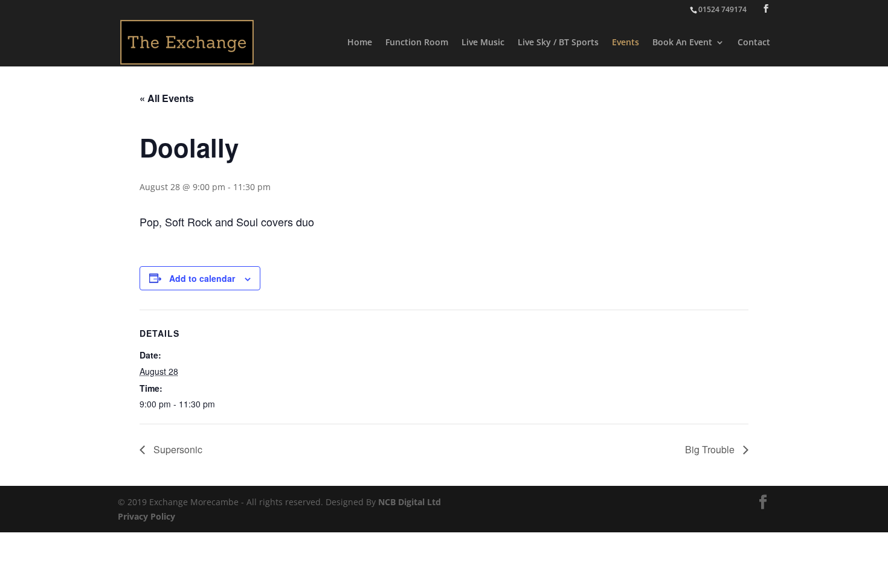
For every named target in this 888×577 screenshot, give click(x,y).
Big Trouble (711, 449)
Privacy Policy (146, 516)
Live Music (483, 43)
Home (359, 43)
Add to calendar (202, 278)
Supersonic (176, 449)
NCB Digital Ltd (409, 502)
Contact (754, 43)
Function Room (416, 43)
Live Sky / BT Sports (558, 43)
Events (625, 43)
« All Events (167, 98)
